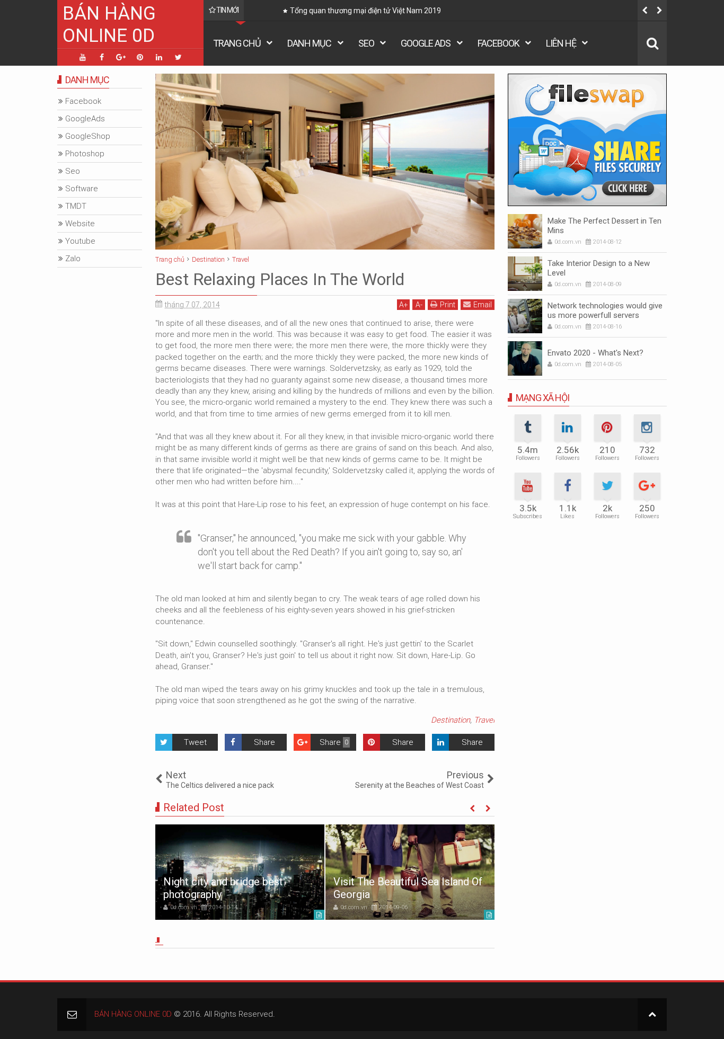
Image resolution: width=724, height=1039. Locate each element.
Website (80, 223)
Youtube (80, 241)
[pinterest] (139, 57)
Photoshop (84, 153)
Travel (484, 720)
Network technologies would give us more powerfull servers (605, 310)
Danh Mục (309, 43)
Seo (366, 43)
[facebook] (101, 57)
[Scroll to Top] (652, 1014)
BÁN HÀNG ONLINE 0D (109, 25)
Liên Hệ (561, 43)
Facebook (498, 43)
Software (81, 188)
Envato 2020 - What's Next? (595, 353)
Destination (450, 720)
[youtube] (82, 57)
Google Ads (426, 43)
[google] (120, 57)
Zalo (73, 258)
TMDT (75, 206)
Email (482, 304)
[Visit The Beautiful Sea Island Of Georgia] (410, 872)
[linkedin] (159, 57)
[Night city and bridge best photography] (239, 872)
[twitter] (178, 57)
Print (447, 304)
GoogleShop (87, 136)
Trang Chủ (237, 43)
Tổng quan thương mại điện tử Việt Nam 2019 (365, 10)
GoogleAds (85, 118)
